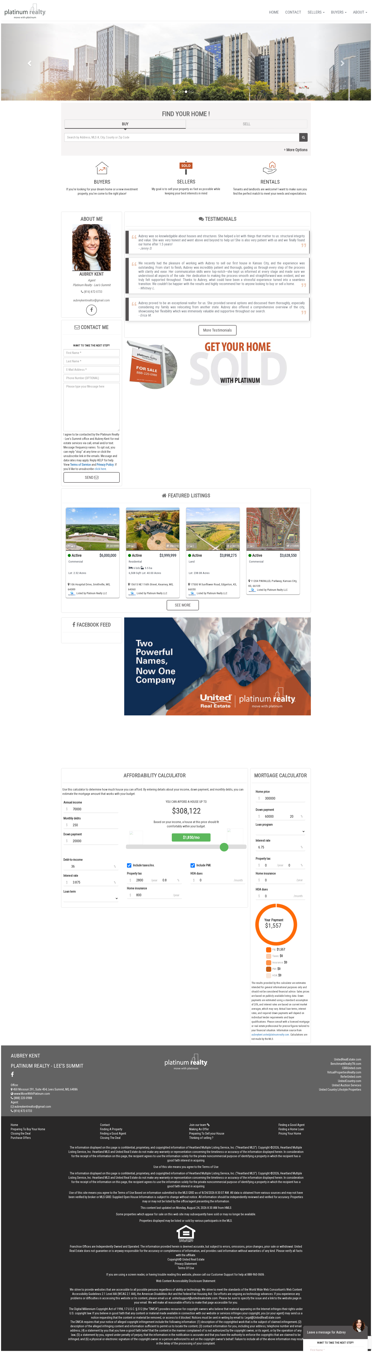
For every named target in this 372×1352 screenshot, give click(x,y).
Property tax (134, 873)
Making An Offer (199, 1129)
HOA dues (197, 873)
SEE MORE (183, 605)
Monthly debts (72, 818)
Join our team (198, 1125)
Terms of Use (210, 1167)
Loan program (264, 824)
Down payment (73, 834)
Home (274, 12)
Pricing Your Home (290, 1133)
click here (100, 469)
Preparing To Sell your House (206, 1133)
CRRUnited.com (351, 1068)
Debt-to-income (73, 859)
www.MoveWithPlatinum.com (31, 1093)
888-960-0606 (255, 1274)
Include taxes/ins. (144, 865)
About (359, 12)
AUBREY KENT (91, 274)
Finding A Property (111, 1129)
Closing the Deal (21, 1133)
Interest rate (71, 875)
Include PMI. (204, 865)
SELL (246, 124)
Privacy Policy (105, 464)
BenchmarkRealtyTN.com (346, 1063)
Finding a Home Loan (291, 1129)
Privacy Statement (186, 1263)
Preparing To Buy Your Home (28, 1129)
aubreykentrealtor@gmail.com (91, 300)
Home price (263, 791)
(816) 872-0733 (92, 291)
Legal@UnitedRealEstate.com (263, 1317)
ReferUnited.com (351, 1076)
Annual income (73, 802)
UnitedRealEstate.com (347, 1059)
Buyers (337, 12)
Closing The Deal (110, 1138)
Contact (293, 12)
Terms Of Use (186, 1268)
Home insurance (137, 888)
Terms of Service (80, 464)
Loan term (70, 891)
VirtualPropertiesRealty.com (344, 1072)
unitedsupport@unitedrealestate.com (195, 1298)
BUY (125, 124)
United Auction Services (346, 1085)
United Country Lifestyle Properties (340, 1089)
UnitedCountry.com (349, 1081)
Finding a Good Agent (292, 1125)
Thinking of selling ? (201, 1138)
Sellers (315, 12)
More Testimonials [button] (217, 330)
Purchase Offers (21, 1138)
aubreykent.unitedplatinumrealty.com (270, 1034)
